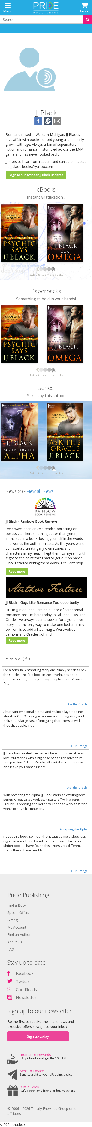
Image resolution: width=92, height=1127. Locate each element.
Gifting (12, 920)
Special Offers (18, 912)
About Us (14, 942)
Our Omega (79, 746)
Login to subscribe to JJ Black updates (36, 175)
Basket (84, 11)
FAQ (10, 949)
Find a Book (16, 905)
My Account (16, 927)
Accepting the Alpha (74, 829)
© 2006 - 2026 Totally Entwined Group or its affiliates (42, 1111)
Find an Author (19, 934)
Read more (17, 571)
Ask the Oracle (77, 704)
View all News (40, 491)
